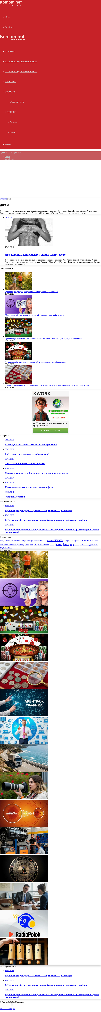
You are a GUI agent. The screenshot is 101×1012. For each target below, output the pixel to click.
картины (84, 540)
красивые (94, 540)
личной (10, 545)
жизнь (58, 540)
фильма (52, 544)
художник (92, 544)
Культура (10, 82)
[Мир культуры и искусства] (11, 5)
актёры (23, 541)
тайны (31, 545)
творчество (39, 544)
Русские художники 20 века (21, 72)
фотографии (78, 544)
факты (47, 545)
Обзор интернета (17, 102)
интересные (68, 541)
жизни (50, 540)
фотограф (68, 544)
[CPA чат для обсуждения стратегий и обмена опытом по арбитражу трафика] (18, 313)
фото (58, 544)
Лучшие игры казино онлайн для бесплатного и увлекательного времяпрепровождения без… (44, 338)
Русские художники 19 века (21, 61)
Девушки (13, 122)
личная (3, 544)
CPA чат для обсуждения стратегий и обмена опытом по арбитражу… (34, 315)
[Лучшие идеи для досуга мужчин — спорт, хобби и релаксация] (18, 289)
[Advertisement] (50, 179)
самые (27, 545)
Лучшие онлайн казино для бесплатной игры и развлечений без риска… (35, 362)
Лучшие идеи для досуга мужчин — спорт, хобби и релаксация (31, 292)
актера (2, 540)
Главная (3, 199)
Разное (13, 132)
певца (22, 545)
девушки (43, 540)
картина (77, 541)
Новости (10, 92)
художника (6, 547)
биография (30, 541)
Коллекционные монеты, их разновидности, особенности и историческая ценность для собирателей (47, 385)
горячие (36, 540)
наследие (16, 545)
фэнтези (84, 544)
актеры (17, 540)
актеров (9, 540)
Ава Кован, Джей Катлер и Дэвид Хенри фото (35, 254)
